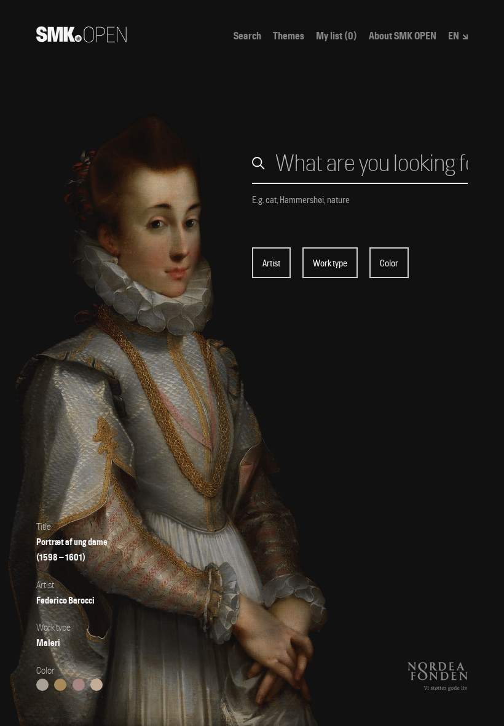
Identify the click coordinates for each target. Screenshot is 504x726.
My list (336, 36)
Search (247, 36)
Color (389, 263)
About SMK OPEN (402, 36)
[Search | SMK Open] (81, 38)
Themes (288, 36)
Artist (271, 263)
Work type (330, 263)
